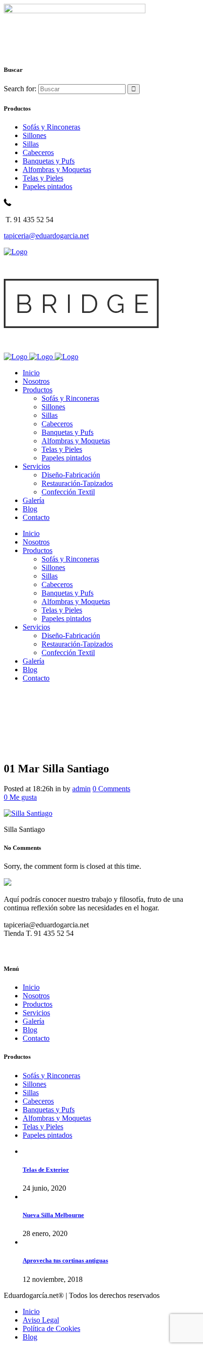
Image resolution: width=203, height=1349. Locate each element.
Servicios (36, 1013)
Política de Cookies (51, 1328)
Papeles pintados (47, 186)
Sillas (31, 144)
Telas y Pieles (43, 178)
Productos (37, 1004)
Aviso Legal (41, 1320)
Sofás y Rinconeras (51, 127)
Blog (30, 1030)
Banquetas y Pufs (49, 161)
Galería (33, 1021)
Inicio (31, 987)
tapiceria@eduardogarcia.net (46, 236)
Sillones (34, 135)
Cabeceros (38, 152)
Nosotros (36, 996)
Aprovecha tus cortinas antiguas (65, 1260)
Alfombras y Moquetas (57, 169)
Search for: (20, 89)
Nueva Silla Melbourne (53, 1215)
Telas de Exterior (46, 1169)
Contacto (36, 1038)
